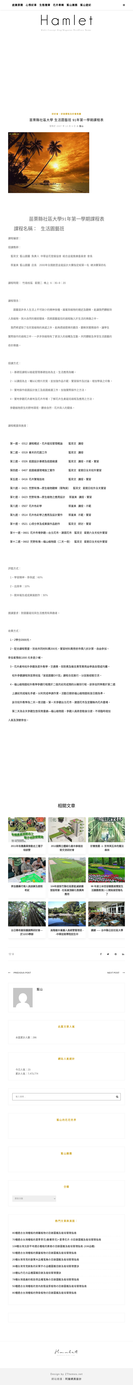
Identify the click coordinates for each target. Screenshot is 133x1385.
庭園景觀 (17, 5)
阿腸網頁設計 (73, 1379)
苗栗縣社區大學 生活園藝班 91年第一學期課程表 (66, 120)
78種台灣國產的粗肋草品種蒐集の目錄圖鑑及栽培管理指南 (45, 1279)
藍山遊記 (85, 5)
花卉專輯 (58, 5)
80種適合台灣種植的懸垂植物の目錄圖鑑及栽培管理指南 (44, 1292)
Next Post (113, 973)
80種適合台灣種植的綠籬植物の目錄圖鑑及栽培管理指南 (44, 1233)
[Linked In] (123, 954)
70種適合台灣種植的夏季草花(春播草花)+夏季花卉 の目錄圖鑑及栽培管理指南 (56, 1239)
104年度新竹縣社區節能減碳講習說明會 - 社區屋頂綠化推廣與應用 (67, 890)
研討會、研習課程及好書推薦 (66, 114)
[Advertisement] (66, 86)
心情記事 (31, 5)
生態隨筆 (44, 5)
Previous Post (22, 973)
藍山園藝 (72, 5)
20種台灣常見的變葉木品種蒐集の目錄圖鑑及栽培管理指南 (45, 1259)
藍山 (81, 126)
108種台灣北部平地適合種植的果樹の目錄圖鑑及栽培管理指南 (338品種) (53, 1246)
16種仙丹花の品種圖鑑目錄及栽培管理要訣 (36, 1272)
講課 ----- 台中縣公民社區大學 (107, 930)
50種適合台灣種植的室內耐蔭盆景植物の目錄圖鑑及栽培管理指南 (49, 1286)
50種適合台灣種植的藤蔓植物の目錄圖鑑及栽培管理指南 (44, 1252)
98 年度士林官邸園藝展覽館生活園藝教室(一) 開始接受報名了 (107, 890)
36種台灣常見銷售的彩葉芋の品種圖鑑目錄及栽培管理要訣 (45, 1266)
